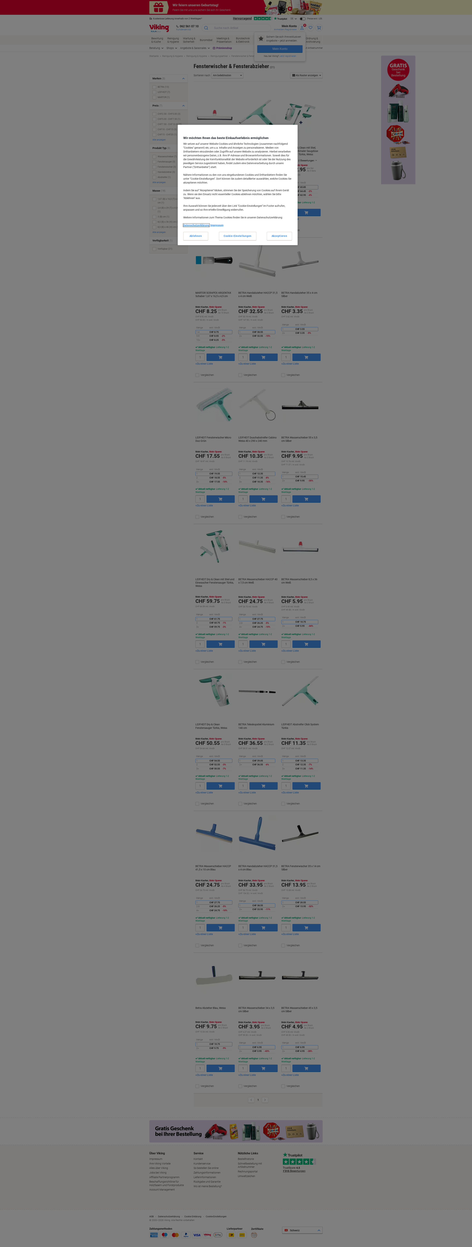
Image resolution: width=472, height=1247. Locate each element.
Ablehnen (196, 235)
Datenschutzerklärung (196, 225)
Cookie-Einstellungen (237, 235)
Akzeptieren (279, 235)
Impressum (216, 225)
